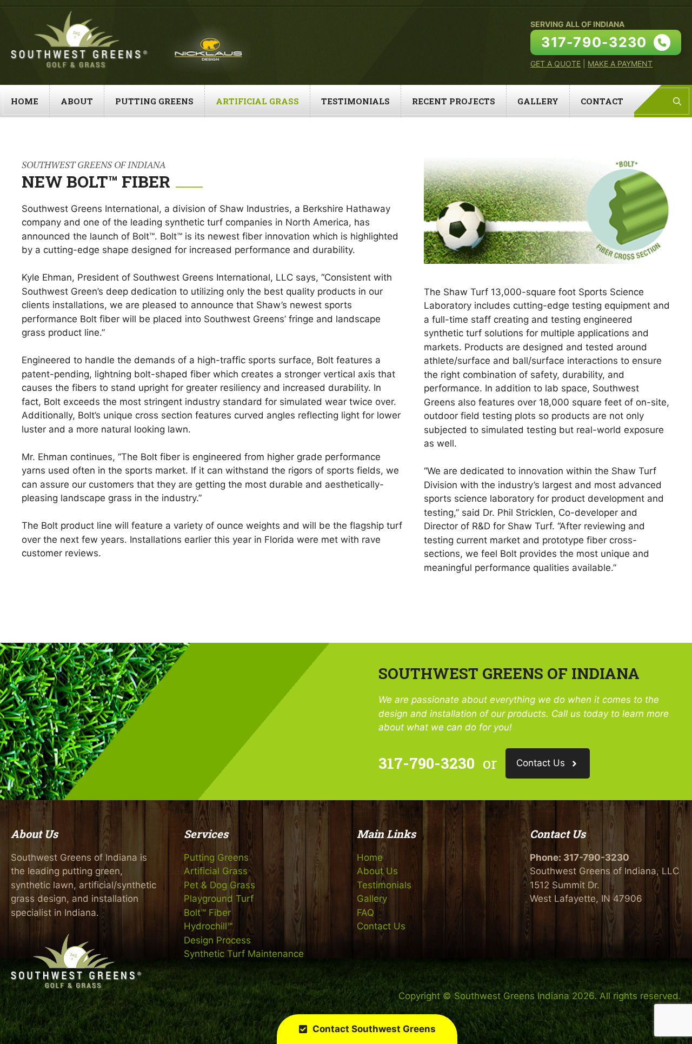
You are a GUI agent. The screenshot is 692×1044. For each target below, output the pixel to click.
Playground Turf (219, 898)
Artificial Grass (257, 101)
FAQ (365, 912)
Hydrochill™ (208, 926)
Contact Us (381, 926)
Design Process (217, 940)
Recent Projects (453, 101)
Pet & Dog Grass (219, 885)
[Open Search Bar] (677, 101)
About (77, 101)
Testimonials (355, 101)
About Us (377, 871)
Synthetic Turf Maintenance (244, 953)
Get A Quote (555, 63)
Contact (602, 101)
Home (24, 101)
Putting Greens (154, 101)
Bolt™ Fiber (207, 912)
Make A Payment (620, 63)
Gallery (537, 101)
